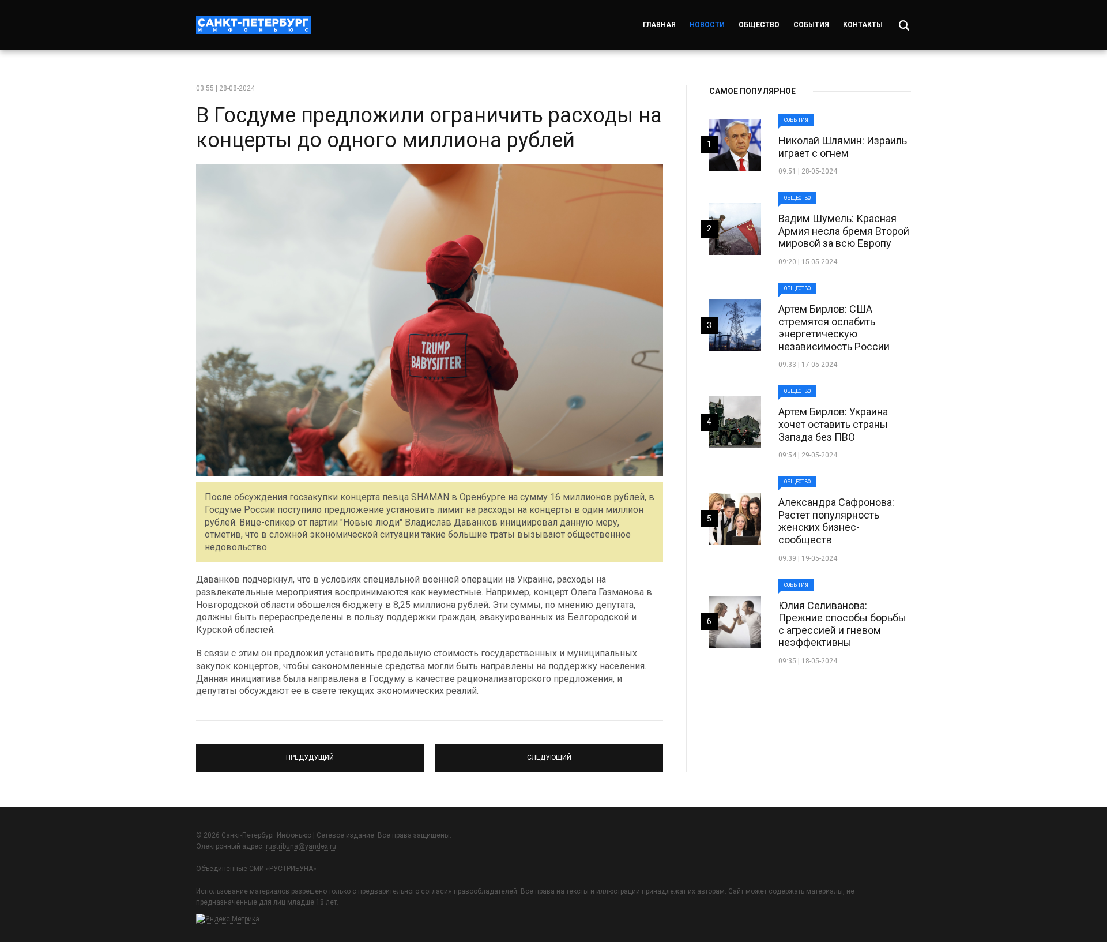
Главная (659, 25)
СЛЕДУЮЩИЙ (549, 753)
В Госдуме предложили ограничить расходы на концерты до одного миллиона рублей (429, 127)
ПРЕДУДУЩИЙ (310, 753)
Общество (759, 25)
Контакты (863, 25)
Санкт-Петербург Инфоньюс (253, 25)
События (811, 25)
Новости (707, 25)
